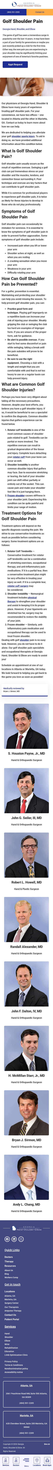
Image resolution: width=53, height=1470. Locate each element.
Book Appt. (47, 1465)
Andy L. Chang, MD (26, 1204)
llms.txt (47, 1444)
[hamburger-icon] (26, 1460)
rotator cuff (19, 457)
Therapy (9, 1261)
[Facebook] (7, 1239)
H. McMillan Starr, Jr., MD (26, 1075)
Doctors (9, 1257)
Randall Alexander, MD (26, 947)
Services (10, 1326)
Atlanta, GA (26, 1385)
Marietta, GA (26, 1415)
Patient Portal (12, 1319)
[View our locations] (37, 1460)
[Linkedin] (14, 1239)
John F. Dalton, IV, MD (26, 1011)
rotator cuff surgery (18, 586)
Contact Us (10, 1315)
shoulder (24, 640)
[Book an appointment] (47, 1460)
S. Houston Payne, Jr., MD (26, 753)
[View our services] (6, 1460)
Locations (10, 1291)
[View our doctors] (16, 1460)
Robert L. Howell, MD (26, 882)
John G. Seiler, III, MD (26, 818)
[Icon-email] (21, 1239)
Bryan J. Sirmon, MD (26, 1140)
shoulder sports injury (23, 136)
